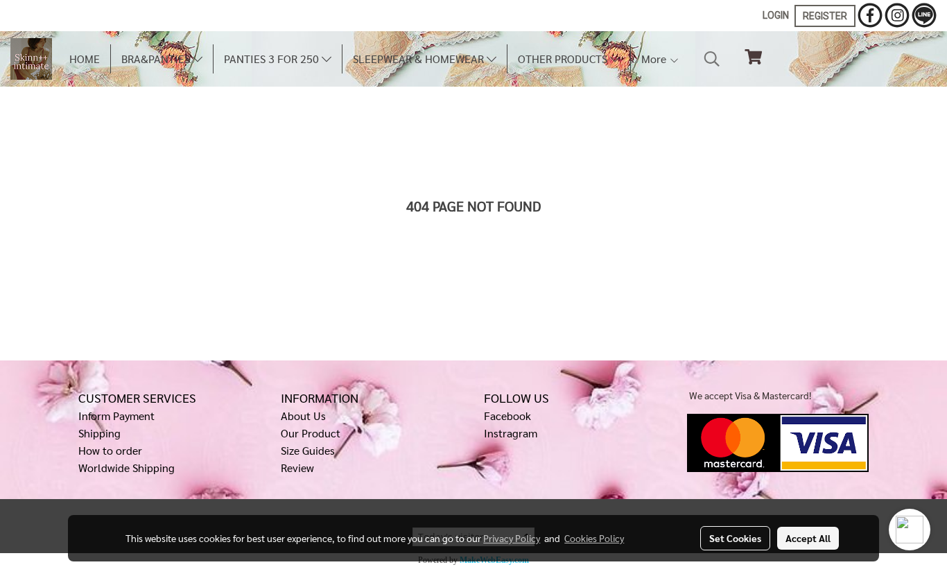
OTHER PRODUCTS (564, 58)
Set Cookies (735, 538)
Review (297, 467)
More (655, 58)
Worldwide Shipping (126, 467)
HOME (84, 58)
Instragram (510, 433)
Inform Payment (116, 415)
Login (776, 15)
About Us (303, 415)
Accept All (808, 538)
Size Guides (308, 450)
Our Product (310, 433)
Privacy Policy (511, 538)
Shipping (99, 433)
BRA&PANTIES (157, 58)
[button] (712, 59)
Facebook (507, 415)
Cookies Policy (594, 538)
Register (825, 15)
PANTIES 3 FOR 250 (273, 58)
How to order (110, 450)
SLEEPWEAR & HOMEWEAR (420, 58)
